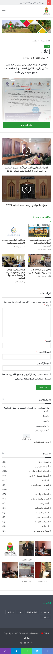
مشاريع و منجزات (41, 531)
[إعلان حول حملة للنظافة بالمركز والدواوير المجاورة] (39, 260)
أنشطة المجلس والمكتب (38, 471)
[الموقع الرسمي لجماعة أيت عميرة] (46, 11)
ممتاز (44, 416)
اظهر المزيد (27, 125)
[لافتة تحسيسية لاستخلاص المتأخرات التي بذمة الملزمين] (39, 230)
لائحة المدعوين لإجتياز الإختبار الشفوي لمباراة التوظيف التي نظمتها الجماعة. (15, 274)
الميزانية (45, 526)
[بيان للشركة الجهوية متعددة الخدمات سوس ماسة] (13, 230)
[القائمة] (3, 11)
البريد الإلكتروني (43, 352)
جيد (45, 411)
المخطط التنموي (42, 517)
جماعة (20, 612)
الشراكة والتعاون (41, 494)
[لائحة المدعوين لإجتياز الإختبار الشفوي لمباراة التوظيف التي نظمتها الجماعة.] (13, 260)
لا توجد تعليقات (41, 430)
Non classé (43, 462)
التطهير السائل (31, 612)
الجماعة (45, 489)
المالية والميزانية (42, 508)
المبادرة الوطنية (42, 512)
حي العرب (45, 617)
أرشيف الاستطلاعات (42, 442)
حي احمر (10, 612)
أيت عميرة (45, 612)
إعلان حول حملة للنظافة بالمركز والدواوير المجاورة (39, 271)
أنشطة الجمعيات (42, 466)
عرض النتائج (27, 439)
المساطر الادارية (42, 522)
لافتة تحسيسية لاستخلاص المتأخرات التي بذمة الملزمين (40, 243)
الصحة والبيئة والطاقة (39, 499)
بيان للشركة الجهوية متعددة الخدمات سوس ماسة (13, 241)
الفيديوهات (44, 503)
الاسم (48, 341)
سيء (45, 421)
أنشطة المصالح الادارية (39, 476)
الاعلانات (35, 41)
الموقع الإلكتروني (44, 363)
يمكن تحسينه (41, 426)
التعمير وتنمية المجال (40, 485)
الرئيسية (44, 41)
